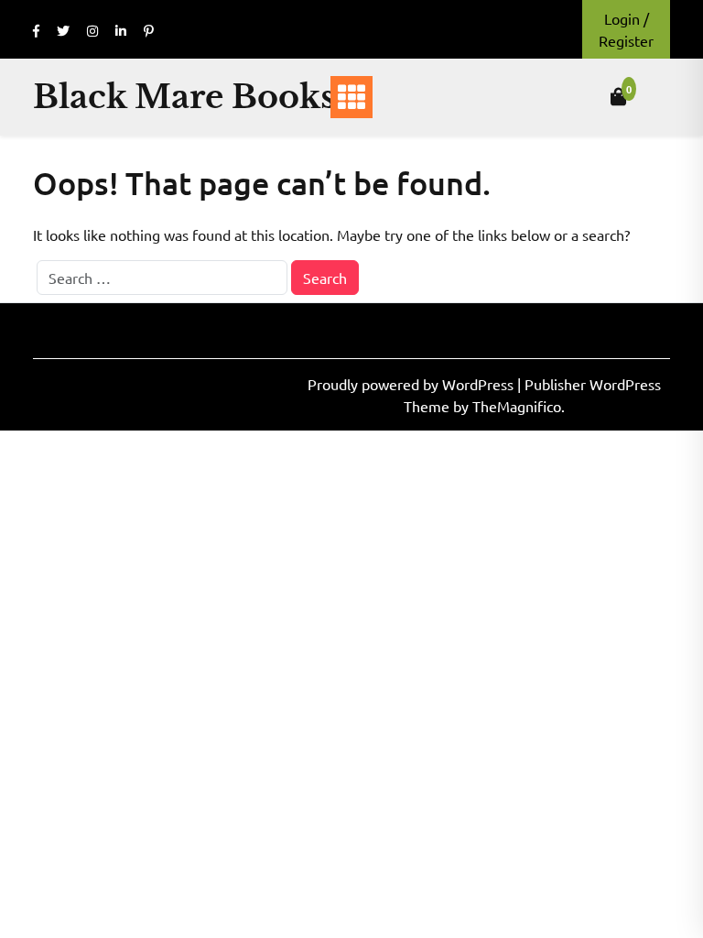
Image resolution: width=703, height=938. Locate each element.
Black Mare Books (184, 96)
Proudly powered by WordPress (412, 384)
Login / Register (626, 29)
